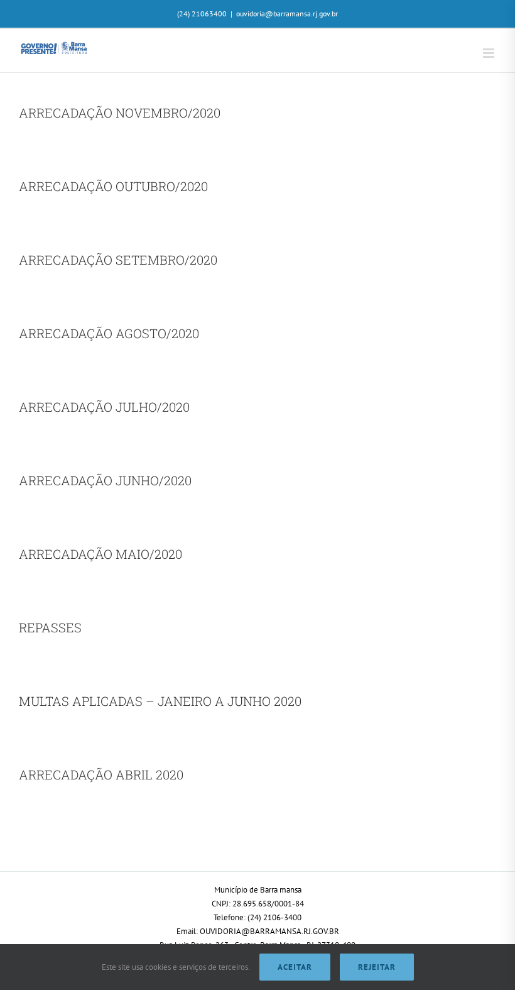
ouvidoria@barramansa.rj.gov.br (287, 13)
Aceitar (295, 967)
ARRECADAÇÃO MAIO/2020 (100, 554)
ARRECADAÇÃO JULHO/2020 (104, 407)
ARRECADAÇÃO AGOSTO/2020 (109, 333)
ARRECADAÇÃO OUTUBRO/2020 (113, 186)
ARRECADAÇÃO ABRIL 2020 (101, 774)
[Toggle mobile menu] (489, 53)
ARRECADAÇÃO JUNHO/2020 (105, 480)
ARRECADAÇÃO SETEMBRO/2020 (118, 259)
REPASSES (50, 627)
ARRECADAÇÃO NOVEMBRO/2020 (119, 112)
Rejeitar (377, 967)
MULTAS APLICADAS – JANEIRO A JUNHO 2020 (160, 701)
